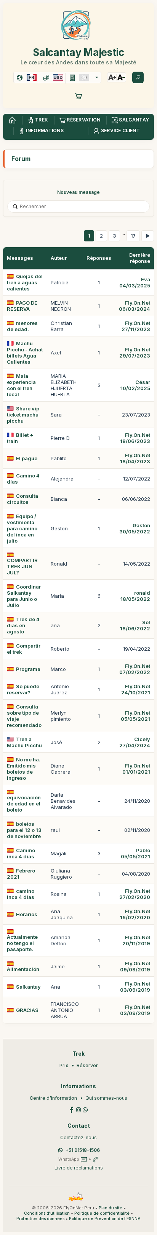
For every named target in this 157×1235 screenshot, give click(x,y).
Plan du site (110, 1207)
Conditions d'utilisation (47, 1213)
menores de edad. (22, 326)
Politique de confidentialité (102, 1213)
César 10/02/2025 (135, 385)
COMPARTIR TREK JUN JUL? (22, 566)
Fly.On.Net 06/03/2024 (134, 306)
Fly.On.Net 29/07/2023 (134, 352)
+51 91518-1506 (83, 1150)
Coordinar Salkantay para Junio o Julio (24, 596)
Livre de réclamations (78, 1168)
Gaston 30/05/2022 (134, 528)
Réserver (87, 1065)
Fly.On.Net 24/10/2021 (135, 689)
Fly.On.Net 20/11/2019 (136, 940)
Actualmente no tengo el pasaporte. (22, 943)
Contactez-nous (78, 1137)
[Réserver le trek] (78, 95)
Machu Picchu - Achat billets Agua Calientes (25, 352)
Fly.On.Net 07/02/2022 (134, 669)
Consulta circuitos (22, 499)
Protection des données (40, 1218)
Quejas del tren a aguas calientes (25, 282)
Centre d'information (53, 1098)
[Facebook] (71, 1109)
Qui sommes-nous (106, 1098)
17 (133, 236)
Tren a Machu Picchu (24, 742)
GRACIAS (27, 1010)
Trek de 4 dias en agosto (23, 625)
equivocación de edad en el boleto (24, 803)
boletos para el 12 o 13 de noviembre (24, 830)
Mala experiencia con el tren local (21, 385)
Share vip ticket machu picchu (23, 414)
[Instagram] (78, 1109)
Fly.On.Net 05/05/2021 (135, 716)
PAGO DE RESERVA (22, 306)
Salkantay (28, 987)
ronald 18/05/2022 (135, 596)
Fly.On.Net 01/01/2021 (136, 769)
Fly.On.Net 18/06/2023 (135, 438)
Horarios (26, 914)
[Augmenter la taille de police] (112, 77)
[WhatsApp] (85, 1109)
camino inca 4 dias (20, 894)
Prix (63, 1065)
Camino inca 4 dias (21, 853)
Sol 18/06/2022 (135, 625)
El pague (26, 458)
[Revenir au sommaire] (12, 120)
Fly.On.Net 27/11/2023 (136, 326)
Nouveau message (78, 192)
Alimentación (23, 969)
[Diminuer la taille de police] (121, 77)
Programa (28, 669)
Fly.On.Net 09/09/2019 (135, 966)
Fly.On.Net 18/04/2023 (135, 458)
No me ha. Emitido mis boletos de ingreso (23, 768)
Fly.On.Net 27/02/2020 (134, 894)
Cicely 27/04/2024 (134, 742)
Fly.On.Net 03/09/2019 (135, 987)
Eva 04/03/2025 (134, 282)
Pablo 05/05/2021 (135, 853)
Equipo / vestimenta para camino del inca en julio (22, 528)
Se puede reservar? (23, 689)
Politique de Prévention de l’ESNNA (105, 1218)
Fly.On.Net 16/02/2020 (135, 914)
